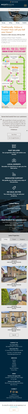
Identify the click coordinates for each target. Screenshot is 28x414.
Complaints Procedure (14, 396)
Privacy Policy (14, 370)
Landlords (14, 365)
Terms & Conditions (14, 368)
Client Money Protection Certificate (14, 397)
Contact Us (14, 394)
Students (24, 22)
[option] (14, 124)
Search (14, 228)
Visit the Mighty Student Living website (14, 225)
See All (14, 335)
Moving (17, 22)
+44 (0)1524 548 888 (16, 352)
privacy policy (14, 407)
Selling (10, 22)
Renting (14, 363)
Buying (3, 22)
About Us (14, 366)
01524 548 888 (15, 2)
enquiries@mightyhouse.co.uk (14, 354)
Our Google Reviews (14, 138)
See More (14, 134)
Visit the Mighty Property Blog (14, 208)
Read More (14, 212)
